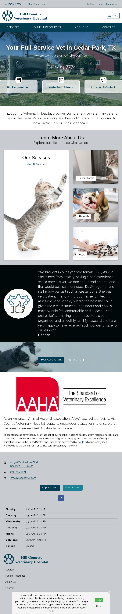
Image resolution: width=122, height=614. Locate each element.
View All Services (36, 164)
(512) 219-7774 (61, 66)
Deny (98, 606)
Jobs (100, 4)
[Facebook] (61, 498)
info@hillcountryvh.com (23, 478)
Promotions (111, 4)
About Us (81, 27)
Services (13, 27)
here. (51, 611)
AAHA (81, 442)
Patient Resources (47, 27)
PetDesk (91, 4)
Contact (108, 27)
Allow (99, 600)
